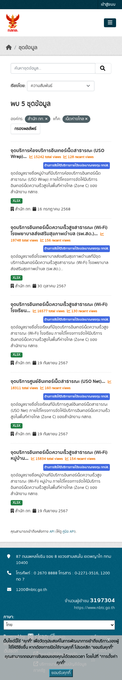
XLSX (16, 201)
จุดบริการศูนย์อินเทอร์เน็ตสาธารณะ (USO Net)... (58, 381)
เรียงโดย (18, 86)
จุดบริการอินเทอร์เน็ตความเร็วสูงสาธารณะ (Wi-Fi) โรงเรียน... (59, 308)
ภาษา (8, 617)
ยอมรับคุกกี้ (61, 673)
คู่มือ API (68, 531)
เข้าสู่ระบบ (108, 4)
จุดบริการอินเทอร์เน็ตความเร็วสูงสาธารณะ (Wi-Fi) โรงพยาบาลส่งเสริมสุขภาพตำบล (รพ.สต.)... (59, 231)
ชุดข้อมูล (28, 47)
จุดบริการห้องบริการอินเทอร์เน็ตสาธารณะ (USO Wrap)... (57, 154)
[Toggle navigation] (110, 22)
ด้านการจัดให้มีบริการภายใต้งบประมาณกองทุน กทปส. (76, 165)
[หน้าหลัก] (9, 47)
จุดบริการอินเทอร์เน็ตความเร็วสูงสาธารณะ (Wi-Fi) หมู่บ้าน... (59, 456)
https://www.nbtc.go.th (94, 608)
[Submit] (103, 68)
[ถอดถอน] (46, 119)
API (51, 531)
